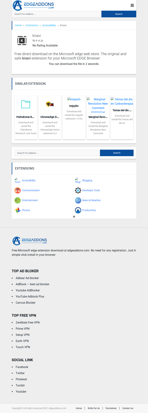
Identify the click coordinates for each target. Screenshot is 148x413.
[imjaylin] (74, 98)
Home (18, 25)
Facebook (22, 367)
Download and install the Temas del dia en (122, 119)
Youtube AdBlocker (28, 290)
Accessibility (49, 25)
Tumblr (20, 385)
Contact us (127, 408)
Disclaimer (111, 408)
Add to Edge (26, 136)
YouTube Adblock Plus (30, 296)
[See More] (74, 217)
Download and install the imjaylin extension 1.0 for (74, 115)
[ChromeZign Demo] (50, 103)
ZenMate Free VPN (28, 322)
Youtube (21, 391)
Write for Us (94, 408)
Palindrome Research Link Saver (35, 116)
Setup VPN (22, 335)
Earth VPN (22, 341)
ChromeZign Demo (51, 116)
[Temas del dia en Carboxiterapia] (122, 100)
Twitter (20, 373)
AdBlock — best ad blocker (32, 284)
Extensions (32, 25)
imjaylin (74, 105)
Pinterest (21, 379)
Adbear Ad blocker (27, 278)
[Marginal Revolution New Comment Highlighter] (98, 103)
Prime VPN (22, 328)
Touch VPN (23, 347)
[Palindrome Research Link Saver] (26, 103)
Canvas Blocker (25, 302)
